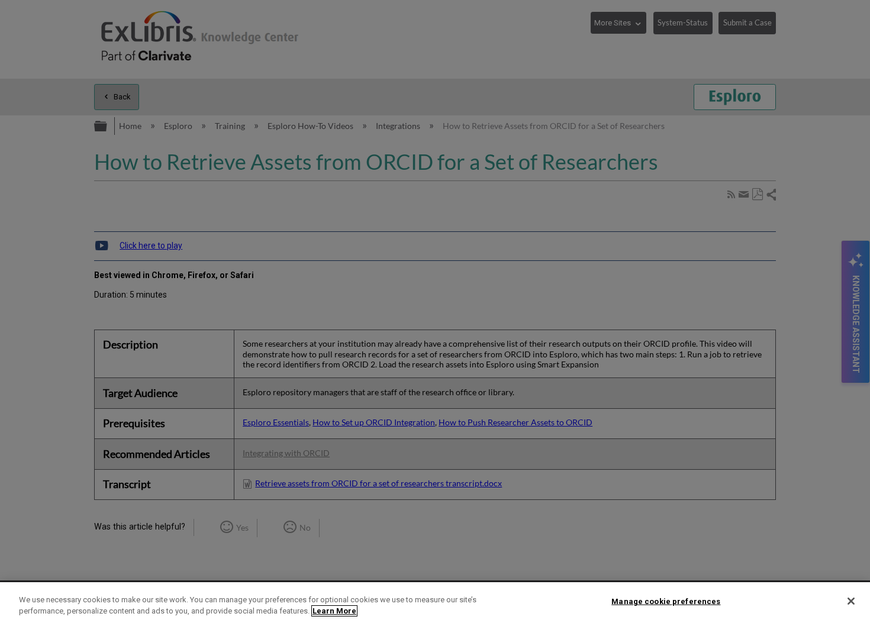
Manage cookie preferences (665, 601)
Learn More (334, 610)
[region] (435, 602)
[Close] (851, 601)
